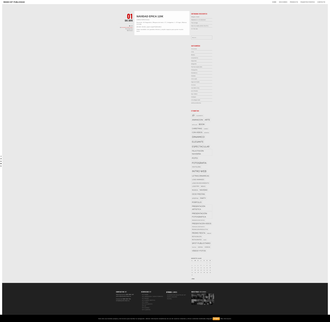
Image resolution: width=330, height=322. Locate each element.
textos (194, 247)
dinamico (198, 136)
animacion (197, 120)
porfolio (197, 202)
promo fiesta (198, 233)
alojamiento (199, 115)
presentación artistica (198, 207)
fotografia (199, 163)
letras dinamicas (200, 176)
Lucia (131, 25)
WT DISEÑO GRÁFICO (148, 300)
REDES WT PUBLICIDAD (14, 2)
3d (193, 115)
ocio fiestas (194, 91)
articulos (194, 124)
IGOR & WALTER (172, 297)
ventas (200, 247)
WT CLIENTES (146, 309)
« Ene (192, 278)
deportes (206, 132)
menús (203, 186)
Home (274, 2)
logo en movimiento (200, 183)
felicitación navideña (198, 152)
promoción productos (200, 229)
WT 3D (144, 306)
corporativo (194, 57)
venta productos (196, 103)
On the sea (194, 28)
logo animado (195, 82)
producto (294, 2)
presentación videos (201, 224)
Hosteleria (194, 73)
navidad (203, 190)
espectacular (200, 146)
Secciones (283, 2)
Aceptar (216, 319)
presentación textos (198, 220)
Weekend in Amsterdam (198, 19)
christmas (197, 129)
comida (206, 128)
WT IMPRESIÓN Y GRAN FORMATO (152, 296)
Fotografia (194, 70)
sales (205, 239)
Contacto (321, 2)
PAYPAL (169, 298)
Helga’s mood (195, 16)
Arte (192, 51)
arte (207, 120)
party (203, 198)
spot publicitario (201, 243)
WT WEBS (145, 294)
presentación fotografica (199, 215)
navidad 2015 (130, 29)
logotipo (195, 186)
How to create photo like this (199, 25)
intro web (194, 79)
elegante (194, 64)
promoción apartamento (198, 226)
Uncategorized (195, 100)
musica (193, 85)
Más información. (226, 318)
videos (207, 247)
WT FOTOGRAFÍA (147, 304)
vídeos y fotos (199, 251)
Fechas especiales (196, 67)
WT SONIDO (146, 307)
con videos (197, 132)
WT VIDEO (145, 302)
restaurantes (197, 239)
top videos (194, 94)
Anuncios (194, 48)
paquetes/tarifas (308, 2)
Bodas (193, 54)
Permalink (130, 30)
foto (195, 158)
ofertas (195, 198)
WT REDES (145, 298)
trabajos (193, 97)
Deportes (194, 60)
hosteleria (196, 167)
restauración (197, 236)
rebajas (209, 233)
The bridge (194, 22)
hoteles (193, 76)
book (202, 124)
